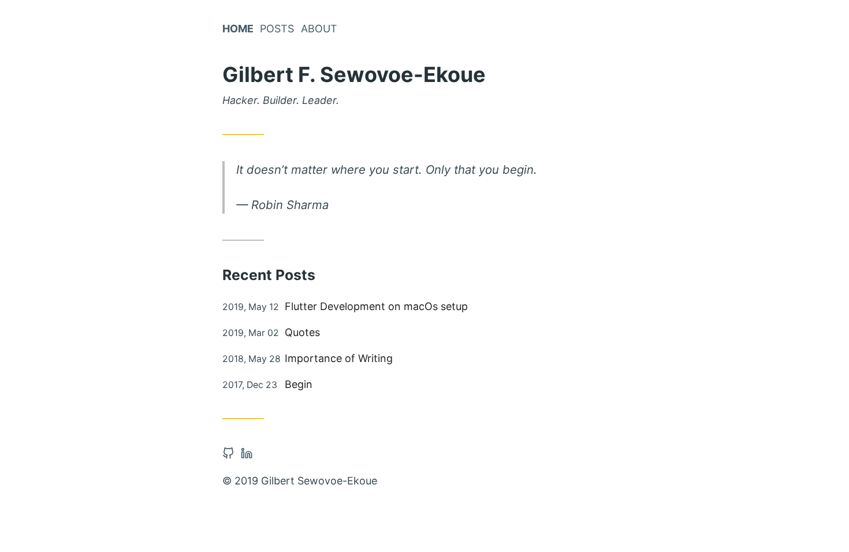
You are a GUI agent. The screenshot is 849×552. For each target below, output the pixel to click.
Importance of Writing (339, 358)
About (319, 29)
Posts (277, 29)
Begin (298, 384)
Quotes (302, 332)
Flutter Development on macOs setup (376, 306)
